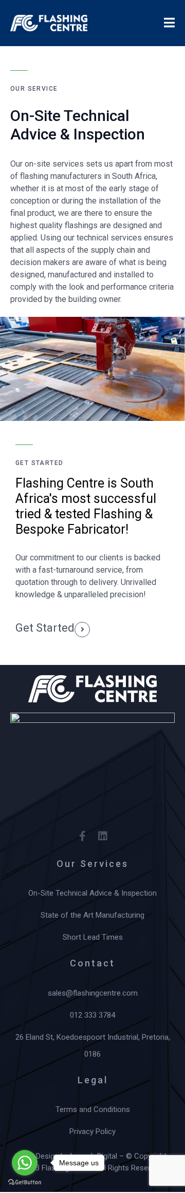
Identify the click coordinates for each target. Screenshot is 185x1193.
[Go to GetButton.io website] (24, 1182)
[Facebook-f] (82, 836)
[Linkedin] (102, 836)
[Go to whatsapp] (25, 1163)
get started (45, 627)
